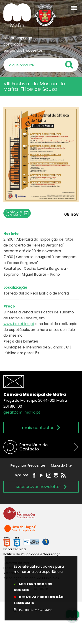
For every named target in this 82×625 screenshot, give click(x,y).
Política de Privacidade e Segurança (32, 554)
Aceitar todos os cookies (33, 587)
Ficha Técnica (14, 549)
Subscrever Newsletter (38, 486)
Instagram (48, 475)
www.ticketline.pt (18, 323)
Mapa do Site (61, 465)
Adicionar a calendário (14, 213)
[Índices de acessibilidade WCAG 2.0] (26, 541)
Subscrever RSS (63, 475)
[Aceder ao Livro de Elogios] (20, 530)
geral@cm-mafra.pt (21, 412)
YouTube (41, 475)
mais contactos (38, 427)
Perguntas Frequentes (28, 465)
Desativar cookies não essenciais (39, 600)
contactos (12, 44)
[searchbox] (41, 65)
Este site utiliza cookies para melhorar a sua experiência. (39, 588)
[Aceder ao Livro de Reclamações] (19, 515)
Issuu (56, 475)
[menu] (74, 8)
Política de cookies (35, 609)
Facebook (34, 475)
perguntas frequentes (23, 50)
